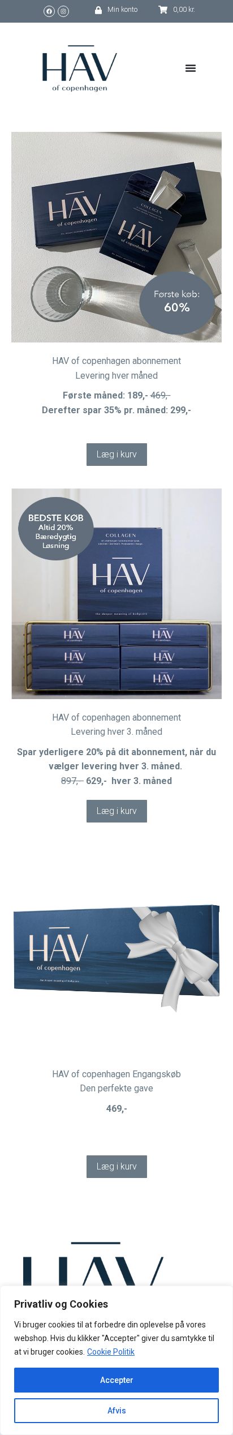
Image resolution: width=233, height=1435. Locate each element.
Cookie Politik (111, 1351)
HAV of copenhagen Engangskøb (116, 1074)
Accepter (116, 1380)
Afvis (116, 1410)
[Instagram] (63, 11)
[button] (117, 454)
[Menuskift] (190, 68)
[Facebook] (49, 11)
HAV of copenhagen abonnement (116, 360)
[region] (116, 1360)
